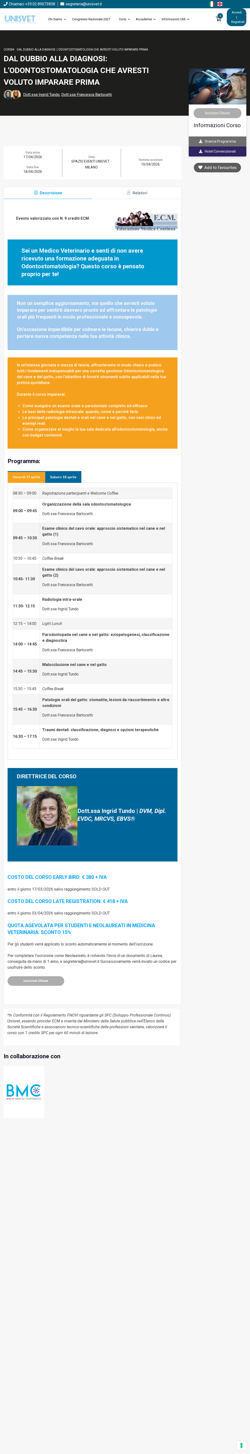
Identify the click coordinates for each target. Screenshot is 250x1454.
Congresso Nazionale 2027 (91, 19)
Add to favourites (219, 167)
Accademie (144, 19)
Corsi (122, 19)
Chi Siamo (55, 19)
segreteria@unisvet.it (83, 4)
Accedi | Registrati (238, 17)
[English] (221, 3)
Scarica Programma (220, 141)
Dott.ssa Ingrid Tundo (41, 94)
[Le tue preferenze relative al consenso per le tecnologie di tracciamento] (241, 1445)
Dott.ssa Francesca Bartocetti (86, 94)
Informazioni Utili (174, 19)
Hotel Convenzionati (220, 151)
